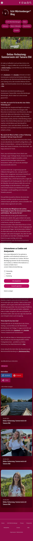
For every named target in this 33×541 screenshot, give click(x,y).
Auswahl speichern (16, 286)
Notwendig (9, 271)
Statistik (8, 273)
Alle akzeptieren (16, 281)
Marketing (9, 276)
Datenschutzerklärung (15, 267)
